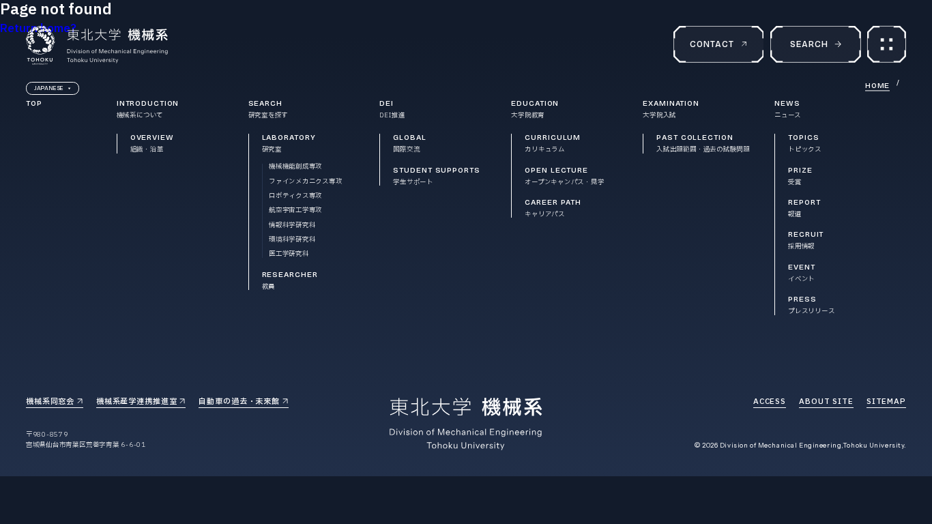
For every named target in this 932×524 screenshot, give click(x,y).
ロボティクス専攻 (295, 196)
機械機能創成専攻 (295, 167)
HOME (877, 85)
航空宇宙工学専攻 (295, 210)
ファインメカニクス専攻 (305, 182)
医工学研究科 (289, 254)
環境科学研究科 (292, 240)
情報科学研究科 (292, 225)
